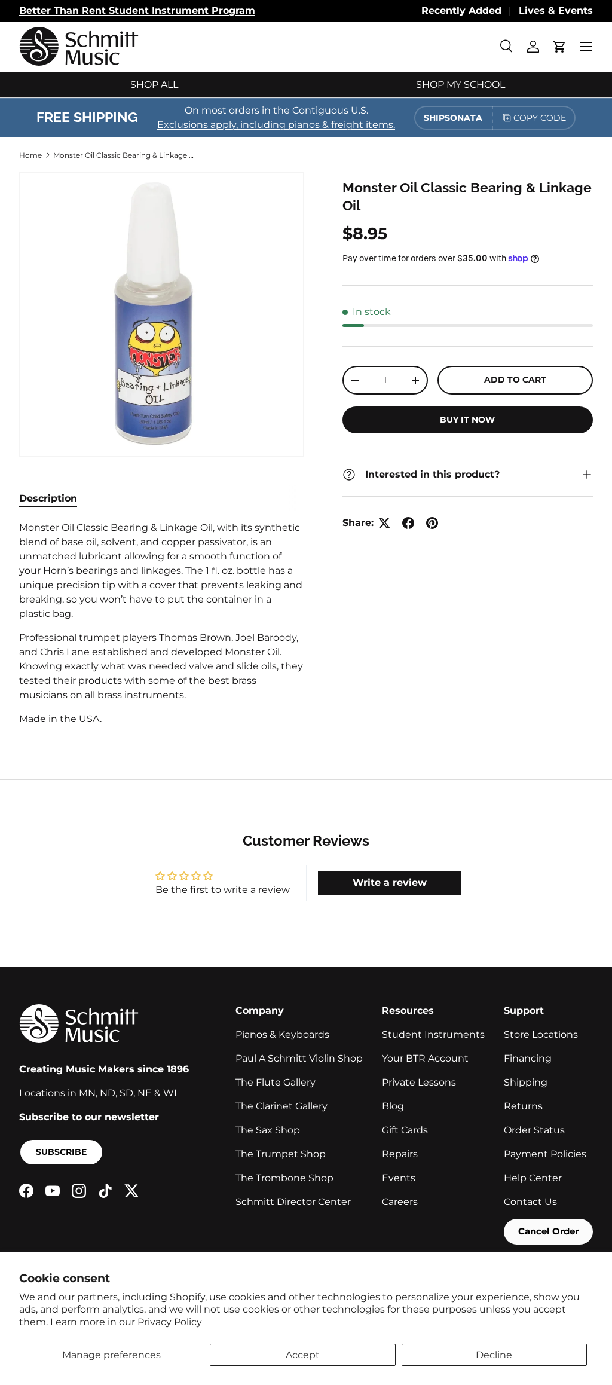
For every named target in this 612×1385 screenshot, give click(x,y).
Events (398, 1178)
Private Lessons (419, 1082)
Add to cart (515, 379)
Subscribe (61, 1151)
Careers (400, 1201)
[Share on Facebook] (408, 523)
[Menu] (586, 46)
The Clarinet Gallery (281, 1106)
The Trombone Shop (284, 1178)
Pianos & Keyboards (282, 1034)
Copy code (539, 117)
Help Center (533, 1178)
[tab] (48, 498)
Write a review (390, 882)
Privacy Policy (169, 1322)
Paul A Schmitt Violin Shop (299, 1058)
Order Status (534, 1130)
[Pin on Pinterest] (432, 523)
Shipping (525, 1082)
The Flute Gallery (275, 1082)
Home (30, 155)
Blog (393, 1106)
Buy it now (467, 419)
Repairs (400, 1154)
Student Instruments (433, 1034)
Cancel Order (548, 1231)
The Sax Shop (267, 1130)
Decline (494, 1354)
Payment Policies (545, 1154)
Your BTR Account (425, 1058)
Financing (528, 1058)
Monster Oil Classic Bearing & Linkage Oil (125, 155)
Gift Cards (405, 1130)
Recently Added (461, 10)
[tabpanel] (161, 623)
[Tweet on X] (384, 523)
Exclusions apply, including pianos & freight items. (276, 124)
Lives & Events (556, 10)
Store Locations (541, 1034)
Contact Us (530, 1201)
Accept (303, 1354)
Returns (523, 1106)
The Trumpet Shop (280, 1154)
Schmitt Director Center (293, 1201)
